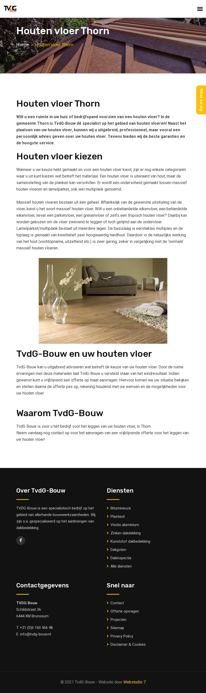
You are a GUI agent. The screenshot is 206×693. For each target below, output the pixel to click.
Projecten (118, 619)
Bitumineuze (121, 508)
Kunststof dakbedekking (130, 541)
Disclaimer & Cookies (128, 644)
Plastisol (118, 516)
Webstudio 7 (134, 682)
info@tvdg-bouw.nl (35, 634)
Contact (117, 603)
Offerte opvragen (125, 611)
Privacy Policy (122, 636)
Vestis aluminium (125, 525)
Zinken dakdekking (126, 533)
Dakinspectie (121, 558)
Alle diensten (121, 566)
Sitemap (117, 628)
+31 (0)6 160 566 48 (36, 627)
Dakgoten (118, 549)
